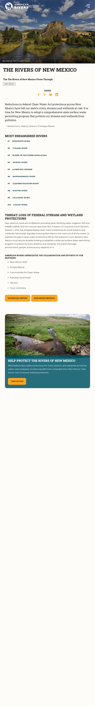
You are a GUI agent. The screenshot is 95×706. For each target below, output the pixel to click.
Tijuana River (19, 148)
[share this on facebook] (38, 94)
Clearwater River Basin (26, 183)
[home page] (16, 6)
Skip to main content (16, 10)
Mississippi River (21, 141)
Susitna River (20, 190)
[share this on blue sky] (50, 94)
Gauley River (20, 205)
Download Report (17, 298)
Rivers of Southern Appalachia (29, 155)
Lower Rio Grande (22, 169)
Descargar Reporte (44, 298)
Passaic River (20, 162)
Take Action (17, 381)
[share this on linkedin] (56, 94)
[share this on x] (44, 94)
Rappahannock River (24, 176)
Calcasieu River (21, 198)
